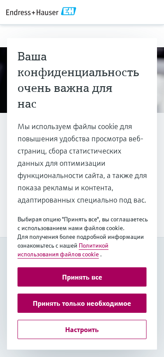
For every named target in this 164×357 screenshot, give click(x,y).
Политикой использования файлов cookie (62, 250)
